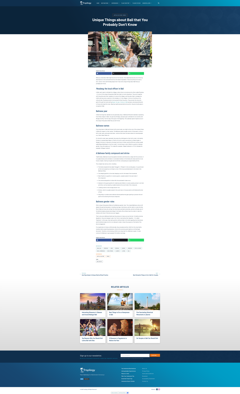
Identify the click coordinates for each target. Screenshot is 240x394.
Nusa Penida (110, 250)
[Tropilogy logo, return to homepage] (85, 3)
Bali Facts (99, 261)
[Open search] (158, 3)
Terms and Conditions (148, 373)
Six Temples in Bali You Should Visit (147, 338)
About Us (144, 368)
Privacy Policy (134, 358)
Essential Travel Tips (126, 378)
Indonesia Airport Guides (128, 381)
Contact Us (145, 381)
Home (98, 3)
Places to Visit (125, 373)
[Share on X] (120, 73)
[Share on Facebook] (104, 73)
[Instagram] (159, 389)
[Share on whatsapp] (136, 73)
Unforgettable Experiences (128, 371)
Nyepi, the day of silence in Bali (120, 102)
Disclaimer (145, 376)
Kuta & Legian (138, 248)
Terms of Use (141, 358)
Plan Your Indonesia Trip (127, 376)
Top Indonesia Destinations (128, 368)
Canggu (123, 248)
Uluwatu (118, 250)
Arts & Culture (100, 256)
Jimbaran (130, 248)
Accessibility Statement (148, 378)
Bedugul (117, 248)
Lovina (123, 250)
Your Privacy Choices (122, 392)
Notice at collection (115, 392)
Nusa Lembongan (101, 250)
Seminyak (106, 248)
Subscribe (154, 355)
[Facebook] (157, 389)
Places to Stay (137, 3)
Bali (129, 250)
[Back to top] (236, 391)
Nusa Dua (99, 248)
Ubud (112, 248)
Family (108, 256)
